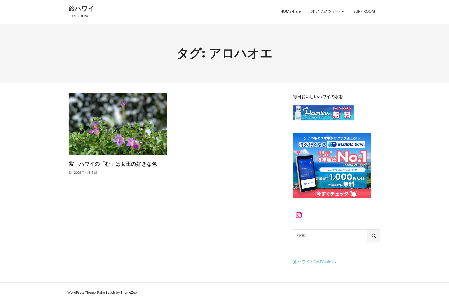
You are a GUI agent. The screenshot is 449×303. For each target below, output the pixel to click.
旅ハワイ (81, 8)
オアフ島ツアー (325, 11)
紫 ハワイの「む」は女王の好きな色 (113, 164)
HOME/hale (290, 11)
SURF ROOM (364, 11)
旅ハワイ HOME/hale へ (314, 262)
